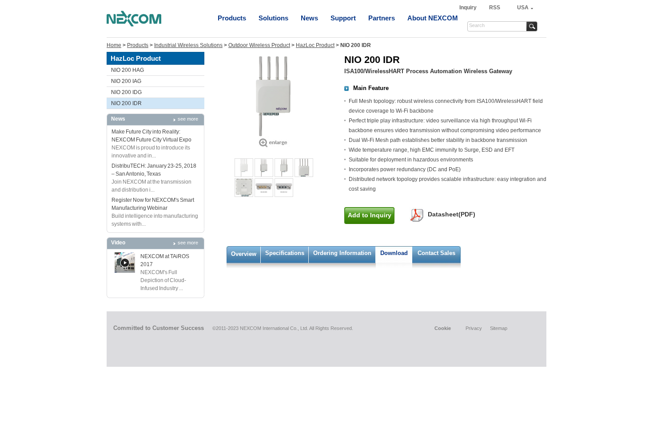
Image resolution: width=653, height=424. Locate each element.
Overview (243, 254)
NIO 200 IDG (126, 92)
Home (114, 45)
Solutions (273, 18)
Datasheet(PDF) (451, 214)
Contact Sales (436, 253)
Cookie (442, 328)
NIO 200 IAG (126, 81)
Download (394, 253)
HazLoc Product (315, 45)
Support (343, 18)
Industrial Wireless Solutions (188, 45)
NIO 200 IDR (126, 103)
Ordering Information (342, 253)
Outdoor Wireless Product (259, 45)
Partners (381, 18)
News (309, 18)
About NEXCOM (432, 18)
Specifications (284, 253)
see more (188, 119)
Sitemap (498, 328)
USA (523, 7)
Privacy (474, 328)
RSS (494, 7)
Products (232, 18)
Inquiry (468, 7)
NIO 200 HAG (127, 70)
